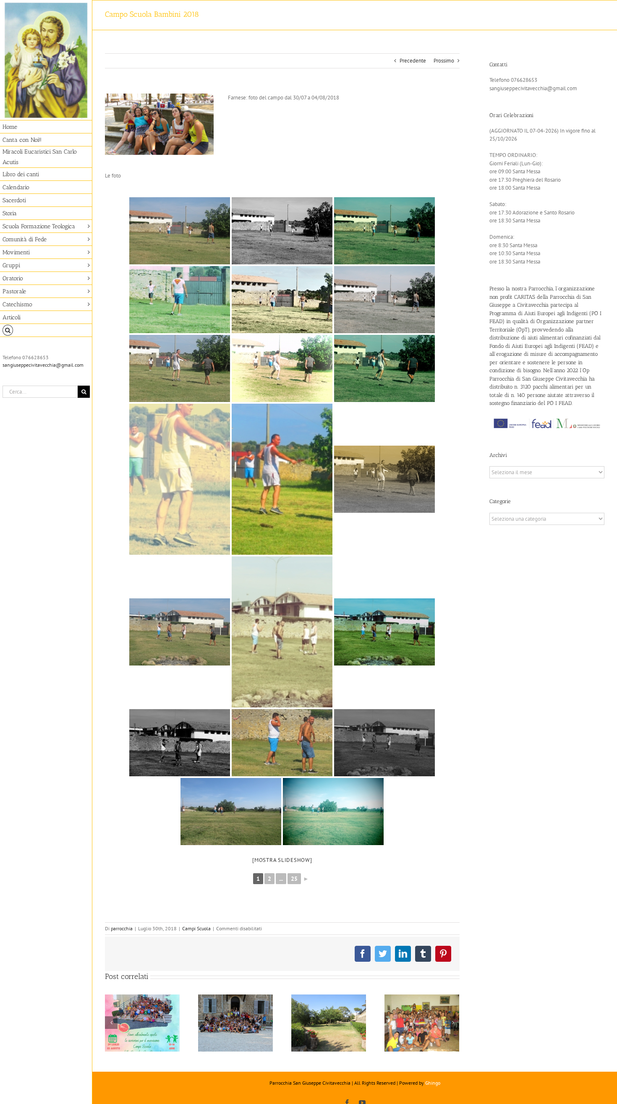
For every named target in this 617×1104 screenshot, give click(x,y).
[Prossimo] (453, 1022)
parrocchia (122, 928)
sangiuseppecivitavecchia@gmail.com (43, 365)
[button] (46, 330)
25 (294, 878)
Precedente (413, 60)
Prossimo (444, 60)
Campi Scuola (196, 928)
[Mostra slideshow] (282, 860)
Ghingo (432, 1083)
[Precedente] (111, 1022)
